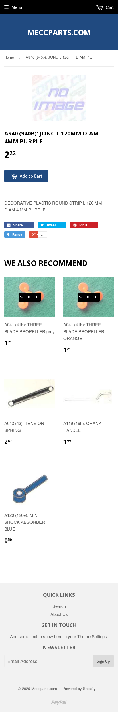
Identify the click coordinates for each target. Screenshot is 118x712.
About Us (59, 614)
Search (59, 606)
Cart (109, 7)
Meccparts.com (59, 32)
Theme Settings (92, 636)
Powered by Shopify (79, 688)
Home (9, 57)
